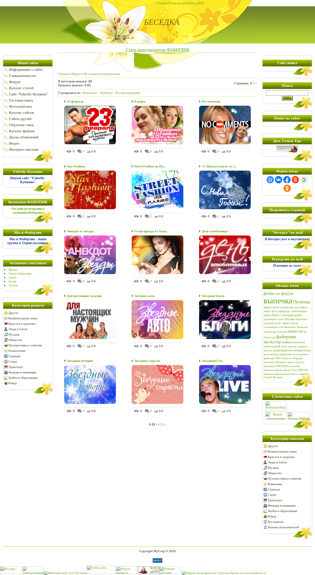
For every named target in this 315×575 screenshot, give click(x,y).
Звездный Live (212, 361)
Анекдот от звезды (80, 231)
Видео (76, 74)
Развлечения (16, 351)
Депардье (302, 327)
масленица (295, 350)
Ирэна (13, 269)
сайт (277, 293)
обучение (269, 362)
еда (273, 337)
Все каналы (92, 74)
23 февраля (75, 101)
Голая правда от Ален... (151, 231)
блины (307, 350)
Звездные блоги (213, 296)
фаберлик (286, 336)
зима (267, 307)
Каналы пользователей (283, 527)
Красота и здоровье (22, 323)
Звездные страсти (147, 361)
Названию (89, 93)
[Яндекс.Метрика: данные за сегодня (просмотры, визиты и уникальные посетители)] (298, 416)
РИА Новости (283, 358)
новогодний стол (275, 346)
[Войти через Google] (304, 180)
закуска (294, 323)
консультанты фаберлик (277, 354)
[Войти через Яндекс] (295, 179)
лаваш (285, 323)
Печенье (302, 301)
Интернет (281, 362)
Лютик (13, 285)
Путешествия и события (25, 345)
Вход (192, 3)
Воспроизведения (127, 93)
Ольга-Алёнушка (20, 273)
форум (287, 293)
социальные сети (273, 327)
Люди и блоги (17, 329)
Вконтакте (290, 327)
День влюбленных (215, 231)
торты (275, 307)
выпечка (278, 300)
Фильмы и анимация (22, 372)
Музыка (13, 334)
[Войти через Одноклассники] (287, 188)
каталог (300, 342)
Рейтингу (106, 93)
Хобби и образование (23, 378)
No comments (211, 101)
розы (269, 293)
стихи (280, 319)
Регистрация (178, 3)
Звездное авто (144, 296)
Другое (13, 313)
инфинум (288, 342)
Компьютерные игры (22, 318)
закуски (292, 346)
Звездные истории (80, 361)
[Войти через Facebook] (287, 179)
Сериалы (14, 356)
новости (295, 331)
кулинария (280, 350)
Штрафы (290, 319)
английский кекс (289, 307)
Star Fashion (76, 166)
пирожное (302, 319)
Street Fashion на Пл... (150, 166)
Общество (15, 340)
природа (284, 311)
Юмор (12, 383)
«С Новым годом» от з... (219, 166)
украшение (270, 319)
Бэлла (12, 281)
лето (274, 311)
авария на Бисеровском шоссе (281, 374)
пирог (304, 307)
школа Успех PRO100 (295, 370)
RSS (201, 3)
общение (297, 358)
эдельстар (272, 341)
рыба (298, 315)
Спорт (12, 361)
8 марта (140, 101)
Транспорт (15, 367)
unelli (12, 277)
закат (267, 311)
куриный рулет (272, 323)
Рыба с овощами (282, 315)
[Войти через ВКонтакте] (278, 179)
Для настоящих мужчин (84, 296)
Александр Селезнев (275, 331)
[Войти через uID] (270, 179)
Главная (161, 3)
